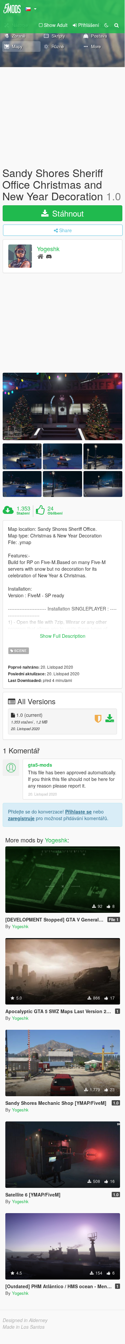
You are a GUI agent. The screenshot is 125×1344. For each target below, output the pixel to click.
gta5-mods (40, 764)
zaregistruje (21, 818)
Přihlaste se (78, 811)
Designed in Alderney (25, 1320)
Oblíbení (55, 513)
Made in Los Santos (24, 1326)
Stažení (23, 513)
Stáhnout (67, 213)
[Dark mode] (106, 25)
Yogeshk (48, 248)
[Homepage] (40, 256)
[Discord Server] (49, 256)
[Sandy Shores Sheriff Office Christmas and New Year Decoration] (62, 406)
